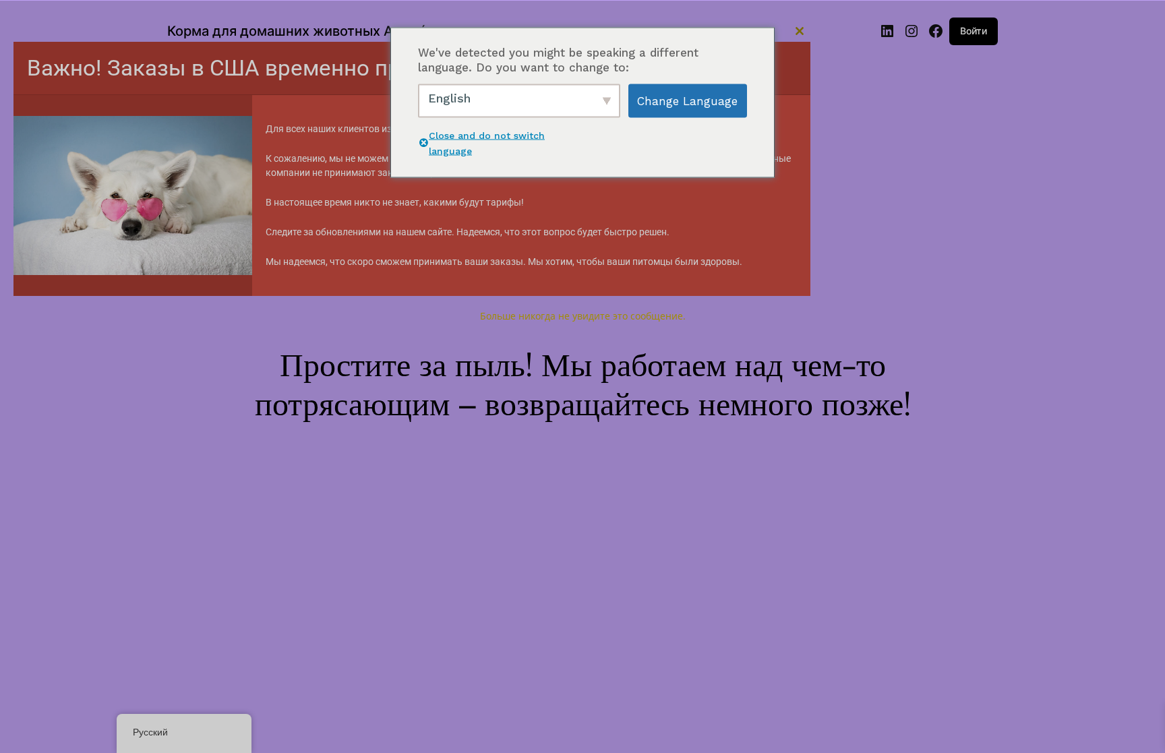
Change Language (687, 101)
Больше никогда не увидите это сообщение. (583, 315)
